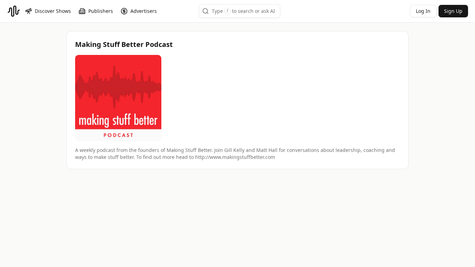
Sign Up (453, 11)
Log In (423, 11)
